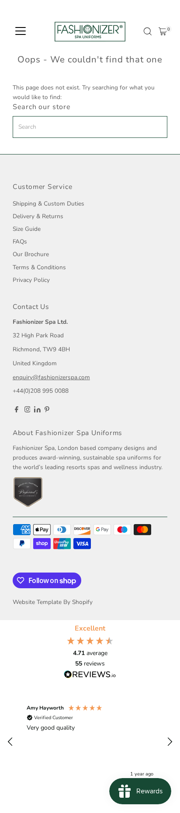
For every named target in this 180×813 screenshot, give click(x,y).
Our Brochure (31, 254)
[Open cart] (162, 31)
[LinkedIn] (38, 410)
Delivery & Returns (38, 216)
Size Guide (27, 229)
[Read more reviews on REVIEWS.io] (90, 675)
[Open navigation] (20, 31)
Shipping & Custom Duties (48, 203)
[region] (90, 742)
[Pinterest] (47, 410)
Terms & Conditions (39, 267)
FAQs (20, 241)
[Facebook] (17, 410)
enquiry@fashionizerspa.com (51, 377)
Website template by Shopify (53, 602)
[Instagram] (27, 410)
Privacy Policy (31, 280)
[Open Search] (148, 31)
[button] (10, 741)
